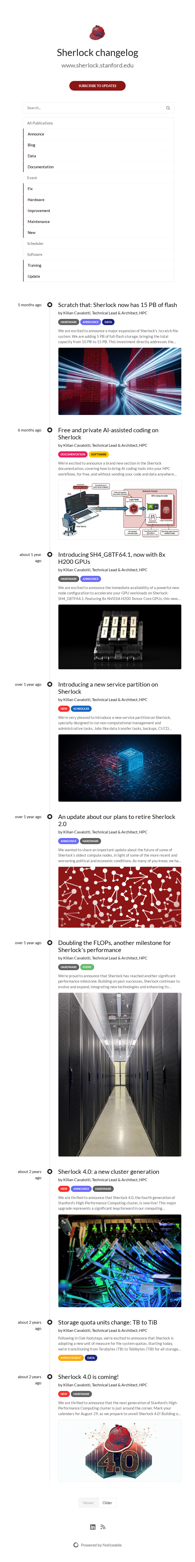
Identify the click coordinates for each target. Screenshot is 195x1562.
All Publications (40, 123)
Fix (30, 188)
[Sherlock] (97, 33)
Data (32, 156)
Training (34, 265)
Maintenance (39, 221)
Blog (31, 145)
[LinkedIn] (95, 1526)
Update (34, 276)
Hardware (36, 199)
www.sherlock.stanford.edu (97, 65)
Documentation (41, 166)
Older (107, 1502)
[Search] (168, 108)
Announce (36, 134)
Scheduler (35, 243)
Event (32, 177)
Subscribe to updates (97, 86)
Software (34, 254)
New (31, 232)
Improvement (39, 210)
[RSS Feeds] (103, 1526)
